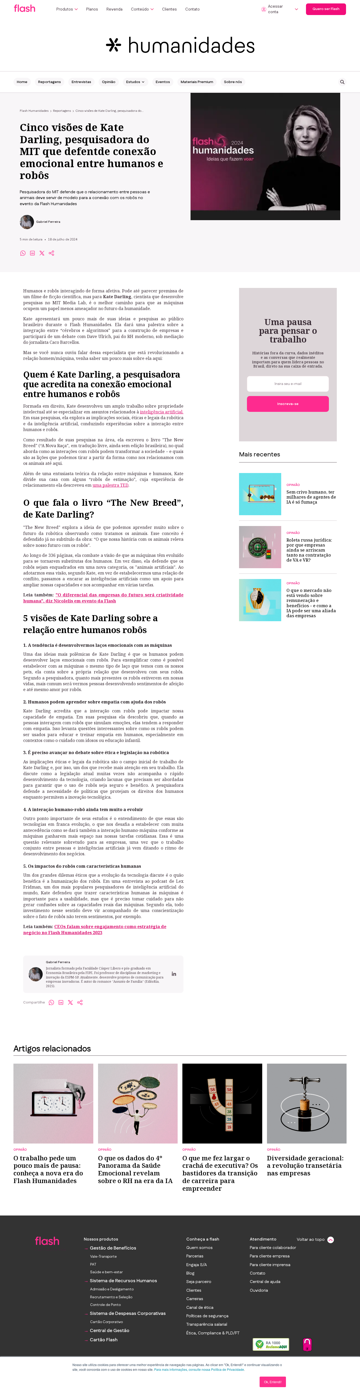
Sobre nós (233, 82)
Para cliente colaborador (273, 1248)
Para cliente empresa (270, 1256)
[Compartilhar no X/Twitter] (70, 1002)
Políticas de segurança (207, 1316)
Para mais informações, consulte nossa (182, 1369)
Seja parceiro (198, 1282)
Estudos (133, 82)
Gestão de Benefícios (113, 1248)
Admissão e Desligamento (112, 1289)
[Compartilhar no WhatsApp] (23, 253)
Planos (92, 9)
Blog (190, 1273)
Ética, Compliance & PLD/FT (213, 1333)
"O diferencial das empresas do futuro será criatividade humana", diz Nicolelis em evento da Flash (103, 598)
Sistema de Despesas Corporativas (128, 1313)
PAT (93, 1264)
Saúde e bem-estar (106, 1272)
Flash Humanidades (34, 111)
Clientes (169, 9)
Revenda (114, 9)
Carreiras (194, 1299)
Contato (192, 9)
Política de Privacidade (227, 1369)
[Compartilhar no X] (42, 253)
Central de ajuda (265, 1282)
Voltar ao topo (311, 1240)
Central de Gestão (109, 1331)
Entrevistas (81, 82)
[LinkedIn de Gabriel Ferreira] (174, 974)
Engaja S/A (196, 1265)
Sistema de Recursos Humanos (123, 1281)
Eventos (163, 82)
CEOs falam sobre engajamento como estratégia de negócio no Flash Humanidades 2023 (94, 929)
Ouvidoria (259, 1291)
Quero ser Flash (326, 9)
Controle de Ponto (105, 1305)
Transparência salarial (206, 1325)
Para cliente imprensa (270, 1265)
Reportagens (49, 82)
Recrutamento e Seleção (111, 1297)
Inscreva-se (288, 404)
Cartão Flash (104, 1340)
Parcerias (194, 1256)
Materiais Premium (197, 82)
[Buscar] (342, 82)
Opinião (108, 82)
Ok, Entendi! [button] (272, 1381)
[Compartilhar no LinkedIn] (32, 253)
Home (22, 82)
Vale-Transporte (103, 1256)
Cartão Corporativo (106, 1322)
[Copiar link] (51, 253)
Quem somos (199, 1248)
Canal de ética (199, 1308)
